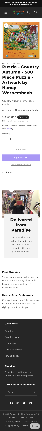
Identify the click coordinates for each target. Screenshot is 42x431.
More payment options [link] (21, 164)
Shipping (5, 121)
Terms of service (30, 422)
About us (9, 331)
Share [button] (9, 172)
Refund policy (12, 355)
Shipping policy (12, 426)
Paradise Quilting (17, 414)
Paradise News (12, 337)
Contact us (10, 343)
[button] (6, 12)
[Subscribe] (34, 392)
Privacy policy (14, 422)
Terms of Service (13, 349)
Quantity (6, 133)
